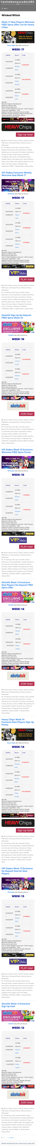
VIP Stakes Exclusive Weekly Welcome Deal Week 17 (17, 174)
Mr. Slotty (24, 159)
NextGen (26, 161)
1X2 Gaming (7, 147)
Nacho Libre (5, 161)
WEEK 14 (17, 711)
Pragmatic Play (22, 164)
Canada (29, 150)
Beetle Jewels (25, 1115)
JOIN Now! (27, 414)
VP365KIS (26, 242)
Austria (27, 147)
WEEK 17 (12, 166)
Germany (9, 154)
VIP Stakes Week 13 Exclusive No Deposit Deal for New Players (17, 871)
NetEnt (12, 161)
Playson (14, 164)
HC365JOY (25, 65)
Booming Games (21, 150)
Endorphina (30, 152)
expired (31, 140)
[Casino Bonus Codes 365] (17, 3)
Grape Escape (17, 154)
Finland (4, 154)
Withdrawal (5, 145)
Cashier (20, 140)
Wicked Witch (29, 166)
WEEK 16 (26, 441)
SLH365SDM (26, 359)
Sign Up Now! (25, 134)
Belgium (4, 150)
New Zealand (19, 161)
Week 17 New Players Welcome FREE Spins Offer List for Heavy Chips (18, 25)
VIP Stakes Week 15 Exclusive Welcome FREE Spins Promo (17, 450)
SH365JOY (25, 374)
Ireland (28, 157)
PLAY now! (27, 279)
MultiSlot (30, 159)
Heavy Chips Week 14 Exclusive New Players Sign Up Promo (18, 722)
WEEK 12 (17, 1129)
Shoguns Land (21, 571)
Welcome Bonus (26, 143)
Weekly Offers (20, 166)
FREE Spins (5, 143)
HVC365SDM (26, 79)
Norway (9, 164)
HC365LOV (25, 762)
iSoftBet (4, 159)
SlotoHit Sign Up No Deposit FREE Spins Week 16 (16, 316)
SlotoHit (11, 335)
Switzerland (5, 166)
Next (12, 1137)
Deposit (26, 140)
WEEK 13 (19, 995)
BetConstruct (11, 150)
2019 (13, 147)
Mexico (9, 159)
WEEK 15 (19, 573)
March (9, 988)
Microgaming (16, 159)
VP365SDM (26, 228)
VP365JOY (26, 213)
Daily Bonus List (6, 152)
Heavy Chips (11, 45)
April (16, 147)
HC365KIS (25, 94)
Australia (21, 147)
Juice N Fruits (22, 434)
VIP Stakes (11, 194)
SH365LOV (26, 644)
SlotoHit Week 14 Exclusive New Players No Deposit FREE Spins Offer (17, 585)
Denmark (15, 152)
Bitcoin (6, 140)
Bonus (16, 140)
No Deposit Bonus (15, 143)
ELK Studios (22, 152)
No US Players (6, 438)
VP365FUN (26, 509)
